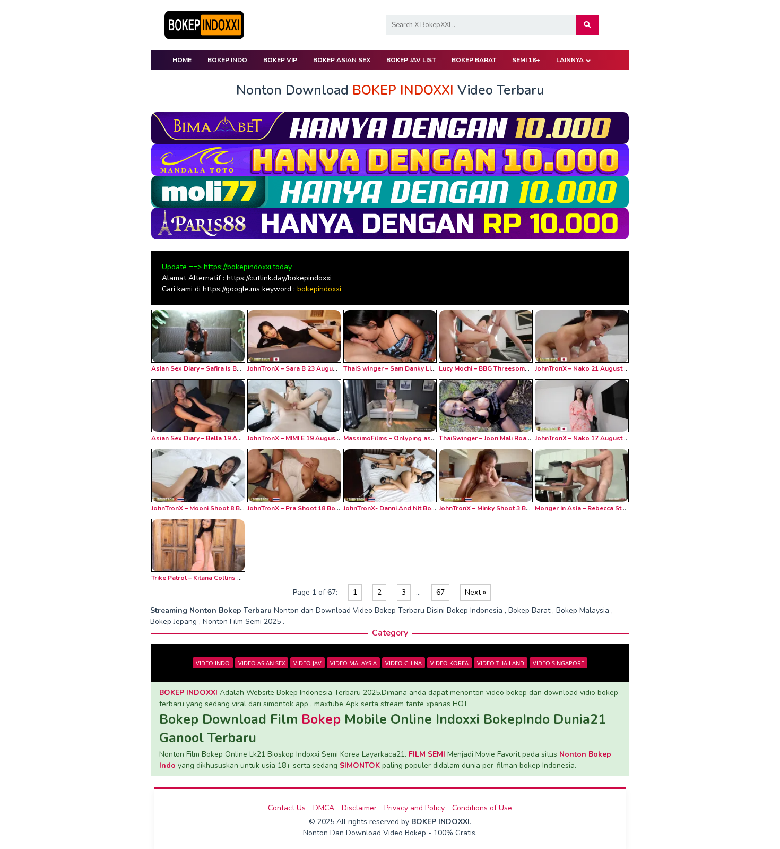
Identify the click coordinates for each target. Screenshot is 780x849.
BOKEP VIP (280, 60)
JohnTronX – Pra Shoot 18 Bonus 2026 (305, 508)
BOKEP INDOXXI (188, 693)
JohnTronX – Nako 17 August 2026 (587, 438)
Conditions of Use (482, 808)
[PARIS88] (390, 223)
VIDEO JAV (307, 663)
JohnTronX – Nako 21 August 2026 (587, 368)
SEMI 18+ (526, 60)
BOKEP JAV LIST (411, 60)
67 (440, 592)
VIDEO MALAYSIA (353, 663)
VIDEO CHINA (403, 663)
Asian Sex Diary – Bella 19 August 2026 (211, 438)
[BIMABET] (390, 127)
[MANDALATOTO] (390, 159)
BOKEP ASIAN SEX (341, 60)
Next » (475, 592)
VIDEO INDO (213, 663)
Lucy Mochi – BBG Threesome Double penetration (514, 368)
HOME (182, 60)
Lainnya (570, 60)
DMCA (323, 808)
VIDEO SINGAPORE (558, 663)
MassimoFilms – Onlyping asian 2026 (399, 438)
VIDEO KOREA (449, 663)
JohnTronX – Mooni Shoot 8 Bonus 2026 (211, 508)
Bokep (321, 719)
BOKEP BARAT (474, 60)
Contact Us (287, 808)
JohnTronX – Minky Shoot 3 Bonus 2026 (498, 508)
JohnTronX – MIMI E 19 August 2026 (300, 438)
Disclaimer (359, 808)
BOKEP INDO (227, 60)
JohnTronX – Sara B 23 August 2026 (301, 368)
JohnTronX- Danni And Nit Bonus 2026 (401, 508)
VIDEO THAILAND (500, 663)
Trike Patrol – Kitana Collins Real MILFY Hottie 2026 (229, 577)
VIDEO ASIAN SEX (261, 663)
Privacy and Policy (414, 808)
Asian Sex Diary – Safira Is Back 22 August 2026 (224, 368)
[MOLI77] (390, 191)
